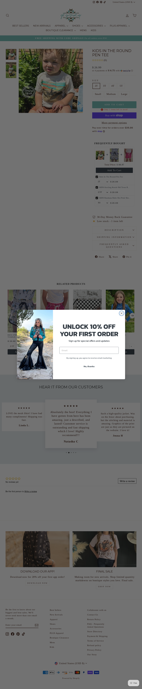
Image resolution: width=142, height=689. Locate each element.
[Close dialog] (121, 313)
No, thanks (89, 366)
